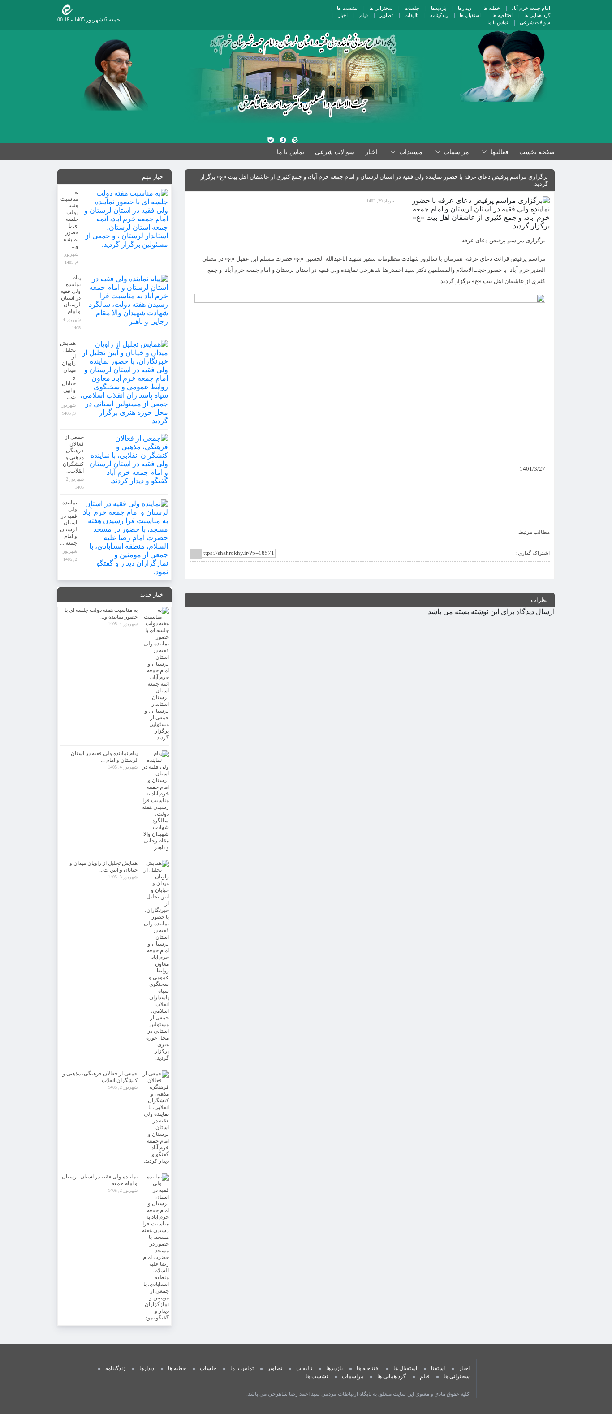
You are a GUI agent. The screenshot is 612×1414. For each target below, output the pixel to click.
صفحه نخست (537, 152)
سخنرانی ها (380, 8)
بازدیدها (438, 8)
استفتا (438, 1368)
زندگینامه (439, 15)
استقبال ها (470, 15)
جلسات (411, 8)
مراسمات (352, 1376)
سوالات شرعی (535, 22)
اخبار (343, 15)
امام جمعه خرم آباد (531, 8)
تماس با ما (497, 22)
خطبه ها (491, 8)
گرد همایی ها (537, 15)
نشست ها (347, 8)
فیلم (363, 15)
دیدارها (465, 8)
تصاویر (386, 15)
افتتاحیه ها (502, 15)
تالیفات (411, 15)
